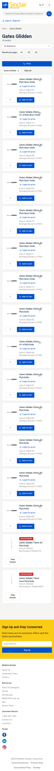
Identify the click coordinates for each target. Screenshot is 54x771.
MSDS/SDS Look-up (10, 698)
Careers (5, 677)
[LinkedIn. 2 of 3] (27, 741)
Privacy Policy (37, 763)
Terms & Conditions (20, 763)
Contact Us (7, 720)
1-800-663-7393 (9, 716)
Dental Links (7, 695)
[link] (14, 5)
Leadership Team (9, 674)
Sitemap (36, 768)
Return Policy (8, 706)
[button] (41, 5)
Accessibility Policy (22, 768)
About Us (6, 670)
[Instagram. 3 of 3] (27, 747)
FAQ (4, 702)
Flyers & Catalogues (10, 687)
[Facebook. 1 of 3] (27, 735)
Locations (6, 723)
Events (5, 691)
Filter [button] (28, 64)
